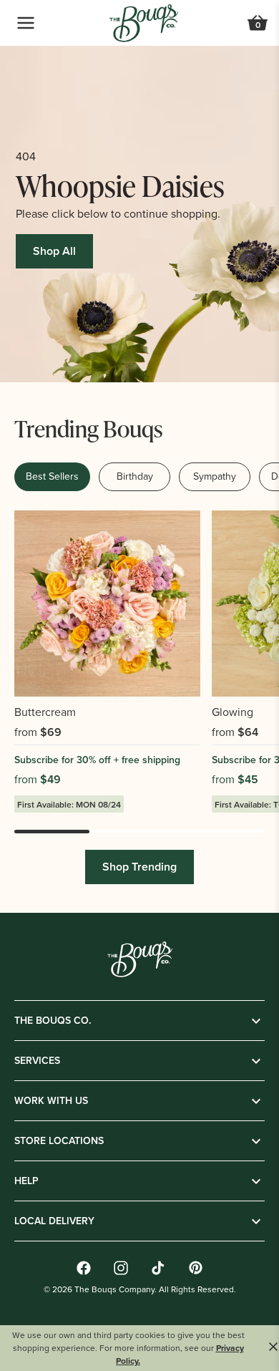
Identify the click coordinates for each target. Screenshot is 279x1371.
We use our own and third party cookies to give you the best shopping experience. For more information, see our (128, 1348)
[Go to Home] (144, 23)
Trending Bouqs (88, 427)
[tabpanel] (139, 703)
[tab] (52, 476)
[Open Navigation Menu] (25, 23)
